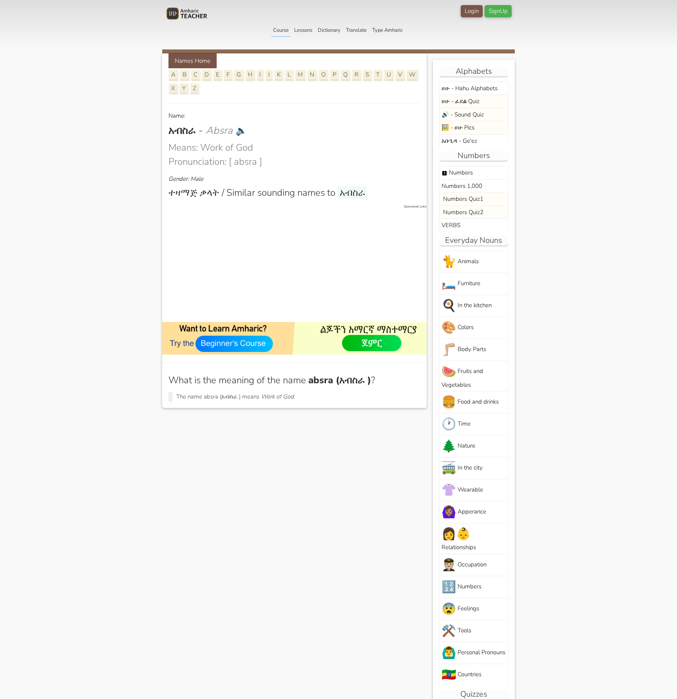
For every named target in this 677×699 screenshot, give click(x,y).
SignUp (498, 11)
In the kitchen (467, 306)
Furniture (461, 284)
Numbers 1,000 (462, 186)
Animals (460, 262)
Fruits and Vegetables (462, 376)
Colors (458, 328)
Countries (462, 675)
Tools (456, 631)
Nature (458, 446)
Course (281, 30)
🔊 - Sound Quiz (463, 114)
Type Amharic (387, 30)
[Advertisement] (298, 264)
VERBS (451, 225)
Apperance (464, 512)
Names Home (192, 61)
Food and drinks (470, 402)
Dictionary (329, 30)
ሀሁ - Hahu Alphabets (470, 88)
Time (456, 424)
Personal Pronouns (473, 653)
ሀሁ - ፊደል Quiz (461, 101)
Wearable (462, 490)
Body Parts (464, 350)
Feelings (460, 609)
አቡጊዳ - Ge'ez (459, 141)
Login (472, 11)
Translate (356, 30)
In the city (462, 468)
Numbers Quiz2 (462, 212)
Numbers (457, 173)
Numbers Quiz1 (462, 199)
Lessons (303, 30)
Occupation (464, 565)
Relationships (459, 538)
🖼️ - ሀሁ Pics (458, 127)
